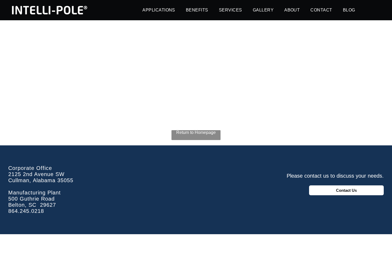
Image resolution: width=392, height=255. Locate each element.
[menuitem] (159, 10)
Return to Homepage (196, 132)
